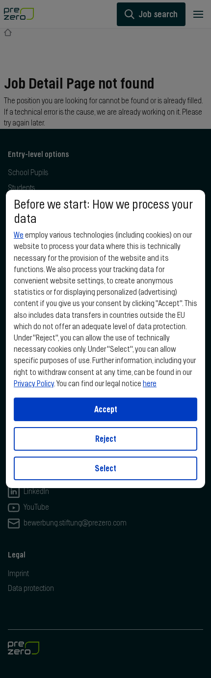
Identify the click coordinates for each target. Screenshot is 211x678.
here (150, 384)
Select (105, 468)
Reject (105, 438)
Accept (105, 409)
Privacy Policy (34, 384)
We (19, 235)
